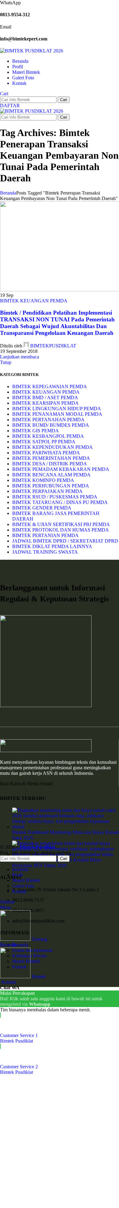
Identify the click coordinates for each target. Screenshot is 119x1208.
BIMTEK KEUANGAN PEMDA (33, 300)
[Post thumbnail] (65, 826)
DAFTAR (10, 105)
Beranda (8, 192)
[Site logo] (31, 50)
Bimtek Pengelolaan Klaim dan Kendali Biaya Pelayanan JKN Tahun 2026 (56, 862)
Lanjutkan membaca (19, 356)
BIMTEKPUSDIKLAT (53, 345)
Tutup (5, 362)
